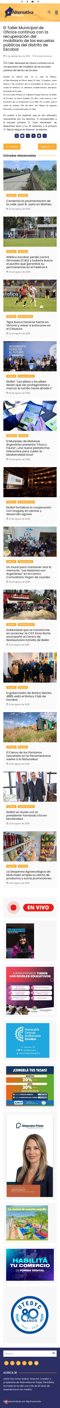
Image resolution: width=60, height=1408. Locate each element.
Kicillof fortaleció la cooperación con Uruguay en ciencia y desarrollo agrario (28, 510)
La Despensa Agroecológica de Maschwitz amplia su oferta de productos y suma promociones (28, 875)
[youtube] (33, 2)
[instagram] (38, 2)
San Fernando (25, 316)
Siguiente (46, 146)
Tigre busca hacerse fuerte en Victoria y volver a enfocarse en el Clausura (28, 325)
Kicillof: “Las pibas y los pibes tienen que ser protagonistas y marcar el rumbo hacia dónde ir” (29, 385)
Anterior (13, 146)
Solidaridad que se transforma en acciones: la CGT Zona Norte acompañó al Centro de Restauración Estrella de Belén (28, 635)
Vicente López (25, 561)
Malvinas (12, 435)
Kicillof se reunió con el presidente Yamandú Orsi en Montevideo (26, 815)
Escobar (39, 56)
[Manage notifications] (6, 1402)
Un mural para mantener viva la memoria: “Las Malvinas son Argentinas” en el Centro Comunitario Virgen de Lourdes (28, 572)
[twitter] (22, 2)
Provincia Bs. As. (26, 376)
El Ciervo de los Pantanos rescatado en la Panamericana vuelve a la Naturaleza (28, 755)
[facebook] (27, 2)
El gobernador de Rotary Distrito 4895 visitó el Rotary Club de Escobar (28, 696)
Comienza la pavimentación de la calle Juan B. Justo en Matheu (28, 202)
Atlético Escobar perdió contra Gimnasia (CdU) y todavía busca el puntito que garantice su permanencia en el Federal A (29, 262)
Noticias (48, 56)
